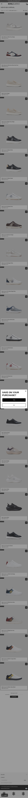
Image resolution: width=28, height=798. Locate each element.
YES (14, 400)
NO (14, 405)
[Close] (25, 391)
